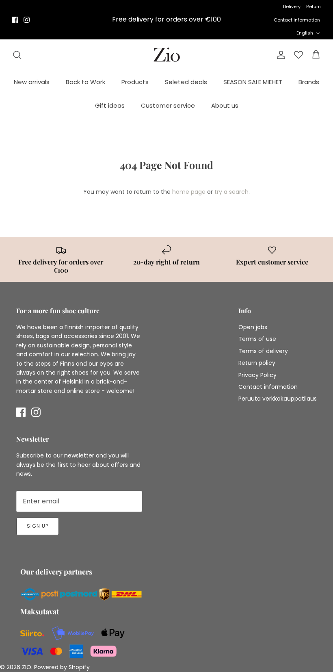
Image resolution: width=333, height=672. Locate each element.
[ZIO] (167, 55)
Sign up (37, 525)
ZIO (26, 667)
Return (313, 6)
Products (135, 82)
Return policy (256, 363)
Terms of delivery (263, 351)
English (304, 33)
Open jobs (252, 327)
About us (224, 105)
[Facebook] (15, 20)
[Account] (279, 55)
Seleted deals (186, 82)
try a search (231, 192)
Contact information (297, 20)
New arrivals (32, 82)
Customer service (168, 105)
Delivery (292, 6)
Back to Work (85, 82)
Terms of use (257, 339)
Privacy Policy (257, 375)
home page (188, 192)
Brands (308, 82)
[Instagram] (27, 20)
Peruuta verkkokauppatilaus (277, 399)
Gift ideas (110, 105)
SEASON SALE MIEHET (252, 82)
